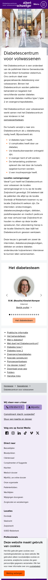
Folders (10, 372)
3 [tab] (13, 314)
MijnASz (35, 407)
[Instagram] (13, 433)
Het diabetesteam (24, 267)
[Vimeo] (31, 433)
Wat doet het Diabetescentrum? (22, 343)
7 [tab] (21, 314)
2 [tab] (11, 314)
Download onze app (17, 368)
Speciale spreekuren (17, 357)
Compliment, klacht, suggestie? (19, 414)
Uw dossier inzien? (16, 365)
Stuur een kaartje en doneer (18, 419)
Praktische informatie (17, 332)
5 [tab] (17, 314)
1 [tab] (9, 314)
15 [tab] (36, 314)
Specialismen (22, 386)
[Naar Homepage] (24, 6)
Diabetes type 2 (15, 350)
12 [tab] (30, 314)
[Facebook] (7, 433)
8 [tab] (23, 314)
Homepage (8, 386)
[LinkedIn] (19, 433)
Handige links (14, 375)
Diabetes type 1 (14, 347)
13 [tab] (32, 314)
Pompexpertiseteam (17, 361)
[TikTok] (25, 433)
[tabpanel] (24, 293)
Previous (7, 295)
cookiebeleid (34, 566)
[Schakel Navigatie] (44, 4)
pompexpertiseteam (14, 119)
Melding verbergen (14, 573)
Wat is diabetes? (15, 339)
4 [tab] (15, 314)
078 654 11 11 (15, 407)
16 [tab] (38, 314)
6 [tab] (19, 314)
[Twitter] (38, 433)
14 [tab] (34, 314)
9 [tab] (25, 314)
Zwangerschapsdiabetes (19, 354)
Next (41, 295)
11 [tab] (28, 314)
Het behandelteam (16, 336)
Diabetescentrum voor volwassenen (10, 4)
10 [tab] (27, 314)
